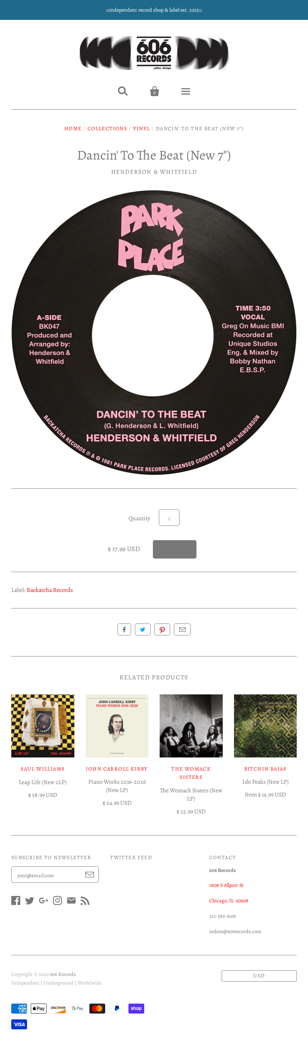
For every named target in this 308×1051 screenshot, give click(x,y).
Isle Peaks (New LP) (265, 782)
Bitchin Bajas (265, 768)
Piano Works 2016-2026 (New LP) (117, 786)
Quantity (139, 518)
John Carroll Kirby (117, 768)
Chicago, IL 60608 (228, 900)
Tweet (143, 629)
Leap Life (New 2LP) (42, 782)
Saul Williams (43, 768)
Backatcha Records (50, 590)
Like (124, 629)
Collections (107, 128)
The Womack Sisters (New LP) (191, 794)
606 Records (63, 974)
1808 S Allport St (226, 885)
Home (73, 128)
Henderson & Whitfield (154, 172)
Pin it (162, 629)
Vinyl (141, 128)
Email (182, 629)
